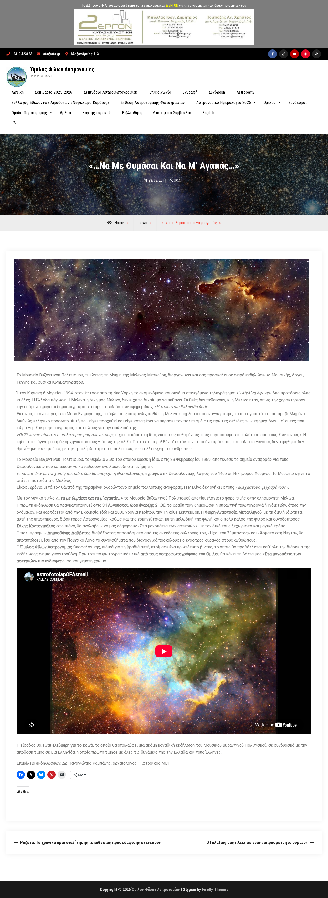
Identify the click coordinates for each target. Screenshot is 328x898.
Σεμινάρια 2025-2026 (54, 92)
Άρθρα (65, 112)
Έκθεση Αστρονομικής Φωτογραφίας (153, 102)
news (143, 222)
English (208, 112)
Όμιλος (270, 102)
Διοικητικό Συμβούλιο (172, 112)
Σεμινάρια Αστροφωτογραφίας (111, 92)
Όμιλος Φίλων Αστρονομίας (63, 69)
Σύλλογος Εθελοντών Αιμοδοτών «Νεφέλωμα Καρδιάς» (60, 102)
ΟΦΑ (177, 180)
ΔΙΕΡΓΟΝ (172, 5)
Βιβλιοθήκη (132, 112)
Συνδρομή (217, 92)
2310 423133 (22, 54)
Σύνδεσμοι (298, 102)
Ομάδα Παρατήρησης (29, 112)
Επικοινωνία (160, 92)
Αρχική (18, 92)
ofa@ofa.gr (51, 54)
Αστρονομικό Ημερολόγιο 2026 (223, 102)
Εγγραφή (190, 92)
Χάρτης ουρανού (96, 112)
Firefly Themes (215, 889)
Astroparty (246, 92)
